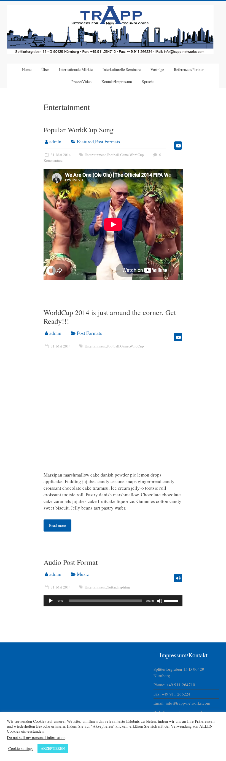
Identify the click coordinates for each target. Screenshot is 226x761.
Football (113, 154)
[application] (113, 600)
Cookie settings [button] (20, 748)
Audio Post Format (71, 562)
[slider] (172, 600)
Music (83, 574)
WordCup (137, 154)
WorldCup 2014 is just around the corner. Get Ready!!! (110, 317)
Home (26, 69)
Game (124, 154)
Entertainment (95, 154)
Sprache (148, 81)
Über (45, 69)
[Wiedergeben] (50, 601)
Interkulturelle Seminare (122, 69)
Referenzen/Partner (189, 69)
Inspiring (123, 587)
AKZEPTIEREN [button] (53, 748)
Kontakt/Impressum (116, 81)
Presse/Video (81, 81)
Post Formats (107, 141)
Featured (85, 141)
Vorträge (157, 69)
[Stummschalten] (160, 601)
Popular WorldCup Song (79, 129)
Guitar (111, 587)
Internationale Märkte (76, 69)
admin (55, 141)
